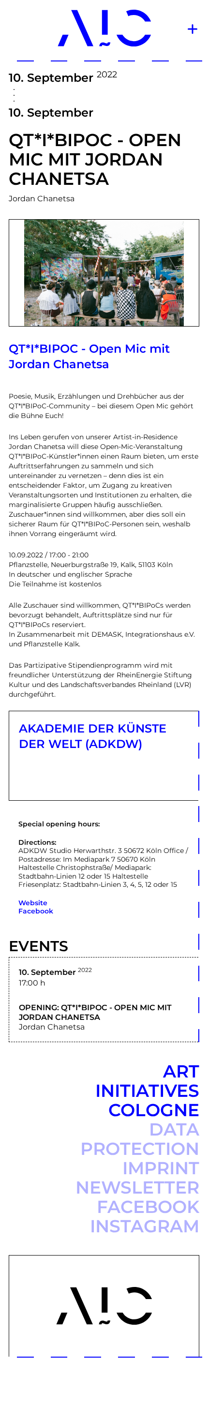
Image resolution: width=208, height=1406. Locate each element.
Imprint (160, 1168)
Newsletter (137, 1187)
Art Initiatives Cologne (147, 1091)
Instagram (144, 1226)
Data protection (139, 1139)
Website (32, 902)
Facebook (35, 911)
